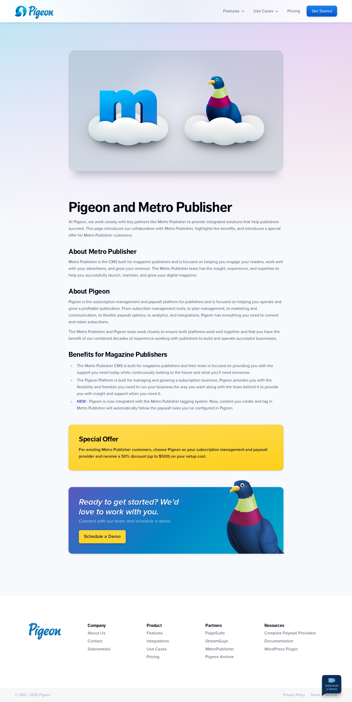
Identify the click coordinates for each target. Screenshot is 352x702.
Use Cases (263, 11)
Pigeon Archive (219, 656)
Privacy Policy (294, 695)
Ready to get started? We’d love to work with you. (129, 507)
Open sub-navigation (243, 11)
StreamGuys (216, 641)
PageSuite (215, 633)
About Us (96, 633)
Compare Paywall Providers (290, 633)
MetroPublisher (219, 649)
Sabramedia (99, 649)
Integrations (158, 641)
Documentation (278, 641)
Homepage (34, 12)
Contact (95, 641)
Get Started (322, 11)
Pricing (293, 11)
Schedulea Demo (331, 687)
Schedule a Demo (102, 536)
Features (231, 11)
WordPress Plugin (281, 649)
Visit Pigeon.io (257, 517)
